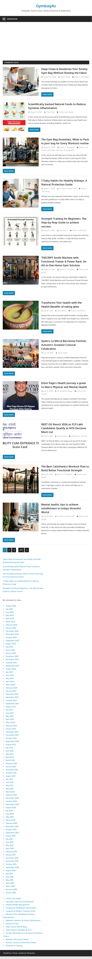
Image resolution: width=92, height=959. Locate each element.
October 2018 (11, 864)
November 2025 (12, 634)
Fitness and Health (81, 77)
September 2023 (12, 703)
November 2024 (12, 659)
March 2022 (10, 760)
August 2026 (11, 606)
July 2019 (9, 839)
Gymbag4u (46, 5)
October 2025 (11, 637)
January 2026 (11, 628)
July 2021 (9, 779)
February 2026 (11, 625)
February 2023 (11, 726)
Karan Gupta (65, 77)
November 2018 (12, 861)
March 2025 (10, 650)
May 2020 (10, 817)
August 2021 (10, 776)
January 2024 (11, 691)
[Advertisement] (47, 42)
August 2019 (11, 836)
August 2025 (11, 644)
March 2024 (10, 684)
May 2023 (10, 716)
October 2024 (11, 662)
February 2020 (11, 823)
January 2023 (11, 729)
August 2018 (11, 870)
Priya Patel (50, 112)
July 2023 (9, 710)
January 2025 (11, 653)
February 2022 (11, 763)
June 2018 (9, 877)
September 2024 (12, 666)
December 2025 (12, 631)
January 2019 (11, 855)
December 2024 (12, 656)
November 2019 (12, 826)
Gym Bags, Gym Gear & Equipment (60, 150)
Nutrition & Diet (12, 924)
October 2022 (11, 738)
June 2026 (10, 612)
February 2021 (11, 795)
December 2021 (12, 770)
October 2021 (11, 773)
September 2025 (12, 640)
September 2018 (12, 867)
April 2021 (10, 789)
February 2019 (11, 852)
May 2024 (10, 678)
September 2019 (12, 833)
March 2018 (10, 886)
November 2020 (12, 798)
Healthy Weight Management (17, 905)
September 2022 (12, 741)
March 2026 (10, 621)
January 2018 (11, 892)
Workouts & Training (79, 436)
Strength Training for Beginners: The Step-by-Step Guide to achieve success (63, 222)
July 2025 (9, 647)
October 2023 (11, 700)
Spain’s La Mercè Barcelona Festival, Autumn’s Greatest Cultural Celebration (63, 344)
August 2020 (11, 807)
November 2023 (12, 697)
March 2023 (10, 722)
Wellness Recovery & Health (17, 939)
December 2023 (12, 694)
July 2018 (9, 873)
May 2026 (10, 615)
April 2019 (10, 848)
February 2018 (11, 889)
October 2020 (11, 801)
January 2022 (11, 766)
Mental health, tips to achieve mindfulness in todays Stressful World (61, 508)
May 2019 (9, 845)
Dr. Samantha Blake (64, 391)
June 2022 (10, 751)
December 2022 (12, 732)
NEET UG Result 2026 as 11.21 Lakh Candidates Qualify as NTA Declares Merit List (63, 428)
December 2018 (12, 858)
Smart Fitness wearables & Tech (18, 930)
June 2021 (9, 782)
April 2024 (10, 681)
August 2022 (11, 744)
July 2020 (9, 810)
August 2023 (11, 707)
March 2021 (10, 792)
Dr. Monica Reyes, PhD (68, 188)
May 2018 (9, 880)
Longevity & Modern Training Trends (20, 911)
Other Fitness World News (16, 927)
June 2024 (10, 675)
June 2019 (9, 842)
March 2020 (10, 820)
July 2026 (9, 609)
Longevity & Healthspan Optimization (21, 908)
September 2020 (12, 804)
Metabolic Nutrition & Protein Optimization (23, 920)
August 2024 (11, 669)
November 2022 (12, 735)
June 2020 (10, 814)
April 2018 (10, 883)
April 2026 (10, 618)
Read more (47, 94)
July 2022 (9, 747)
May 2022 (10, 754)
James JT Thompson (67, 147)
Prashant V (63, 230)
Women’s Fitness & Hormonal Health (21, 942)
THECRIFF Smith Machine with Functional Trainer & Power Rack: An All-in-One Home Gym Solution (63, 261)
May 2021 (9, 785)
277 (21, 550)
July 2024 (9, 672)
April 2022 (10, 757)
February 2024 (11, 688)
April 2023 (10, 719)
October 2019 (11, 829)
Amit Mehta (61, 311)
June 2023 (10, 713)
